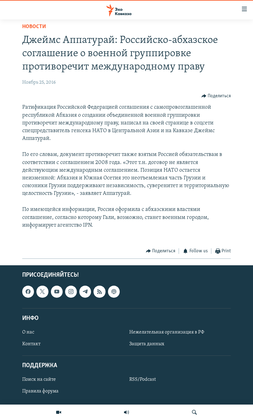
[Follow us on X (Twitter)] (42, 291)
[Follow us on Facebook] (28, 291)
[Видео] (58, 412)
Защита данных (146, 344)
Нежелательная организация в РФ (166, 332)
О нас (28, 332)
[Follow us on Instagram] (71, 291)
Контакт (31, 344)
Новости (34, 27)
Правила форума (40, 391)
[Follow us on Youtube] (57, 291)
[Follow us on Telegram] (85, 291)
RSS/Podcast (142, 379)
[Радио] (126, 412)
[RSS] (99, 291)
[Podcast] (114, 291)
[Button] (216, 96)
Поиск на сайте (39, 379)
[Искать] (194, 412)
